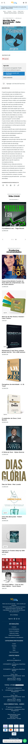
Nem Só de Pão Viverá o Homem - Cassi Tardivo (13, 317)
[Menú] (2, 2)
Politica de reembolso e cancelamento (14, 637)
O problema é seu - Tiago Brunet (13, 228)
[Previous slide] (3, 239)
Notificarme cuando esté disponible (12, 73)
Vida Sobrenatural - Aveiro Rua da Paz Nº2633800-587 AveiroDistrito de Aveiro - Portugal (14, 716)
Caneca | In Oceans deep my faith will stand (13, 551)
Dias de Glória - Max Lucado (11, 484)
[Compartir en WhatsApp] (10, 185)
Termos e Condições (14, 631)
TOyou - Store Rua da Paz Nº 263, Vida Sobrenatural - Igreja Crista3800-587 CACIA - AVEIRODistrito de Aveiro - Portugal (14, 677)
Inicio (4, 11)
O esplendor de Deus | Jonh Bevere (11, 419)
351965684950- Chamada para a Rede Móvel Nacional (14, 669)
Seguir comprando (7, 77)
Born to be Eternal (14, 652)
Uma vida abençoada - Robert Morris (12, 517)
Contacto (14, 627)
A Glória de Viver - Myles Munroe (13, 452)
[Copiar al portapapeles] (18, 185)
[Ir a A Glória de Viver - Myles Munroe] (14, 438)
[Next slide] (25, 239)
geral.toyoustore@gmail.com (14, 660)
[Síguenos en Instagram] (14, 619)
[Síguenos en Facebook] (17, 619)
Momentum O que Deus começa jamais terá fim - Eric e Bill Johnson (13, 351)
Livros (14, 11)
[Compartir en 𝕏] (7, 185)
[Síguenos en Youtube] (19, 619)
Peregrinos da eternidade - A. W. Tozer (13, 385)
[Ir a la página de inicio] (14, 2)
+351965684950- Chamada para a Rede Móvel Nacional (14, 664)
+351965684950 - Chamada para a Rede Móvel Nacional (15, 690)
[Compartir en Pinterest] (14, 185)
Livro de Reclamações (14, 629)
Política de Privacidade (14, 635)
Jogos (14, 650)
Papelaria (14, 645)
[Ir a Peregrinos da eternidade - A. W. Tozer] (14, 370)
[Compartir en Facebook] (3, 185)
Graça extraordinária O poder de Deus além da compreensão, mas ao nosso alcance (13, 282)
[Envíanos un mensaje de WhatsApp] (25, 741)
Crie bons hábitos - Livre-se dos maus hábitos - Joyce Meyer (12, 585)
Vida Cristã (20, 11)
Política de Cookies (14, 633)
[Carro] (26, 2)
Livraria (9, 11)
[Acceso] (24, 2)
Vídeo (14, 648)
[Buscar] (4, 2)
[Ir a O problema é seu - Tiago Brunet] (14, 214)
